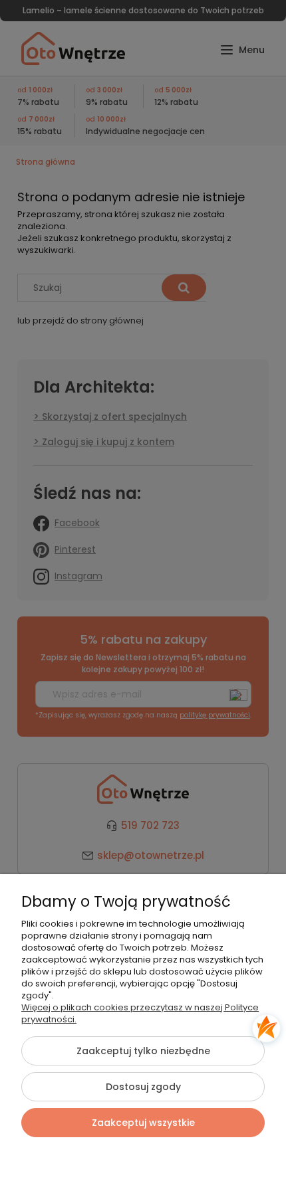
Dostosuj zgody (143, 1086)
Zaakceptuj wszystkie (143, 1122)
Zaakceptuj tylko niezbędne (143, 1051)
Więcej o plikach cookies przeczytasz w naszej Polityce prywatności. (140, 1013)
